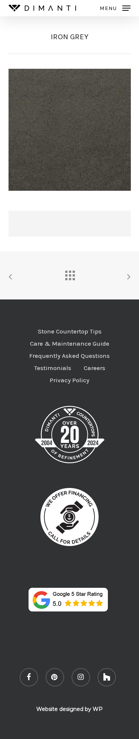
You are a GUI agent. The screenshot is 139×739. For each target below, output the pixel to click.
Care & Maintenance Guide (69, 343)
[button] (115, 8)
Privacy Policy (69, 380)
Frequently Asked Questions (69, 355)
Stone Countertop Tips (70, 331)
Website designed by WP (69, 709)
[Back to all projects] (69, 273)
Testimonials (52, 368)
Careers (94, 368)
